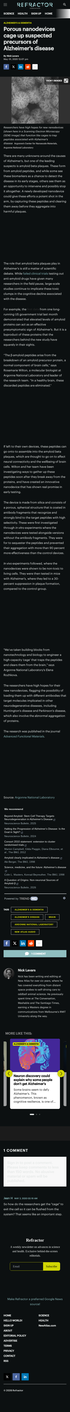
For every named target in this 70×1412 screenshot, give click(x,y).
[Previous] (9, 1073)
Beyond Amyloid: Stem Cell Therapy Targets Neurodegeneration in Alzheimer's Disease (29, 817)
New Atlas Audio (25, 932)
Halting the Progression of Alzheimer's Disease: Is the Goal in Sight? (34, 830)
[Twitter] (13, 66)
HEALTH (23, 13)
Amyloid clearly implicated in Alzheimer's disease (31, 857)
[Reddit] (28, 66)
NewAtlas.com (47, 1325)
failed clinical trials (35, 273)
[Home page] (35, 6)
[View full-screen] (66, 81)
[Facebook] (6, 66)
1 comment (38, 953)
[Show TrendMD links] (64, 898)
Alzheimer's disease (27, 917)
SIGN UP (36, 13)
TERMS (8, 1345)
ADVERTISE (10, 1340)
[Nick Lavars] (9, 973)
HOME (48, 13)
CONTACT (9, 1355)
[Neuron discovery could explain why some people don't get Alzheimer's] (35, 1055)
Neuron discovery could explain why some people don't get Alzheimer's (33, 1080)
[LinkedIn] (20, 66)
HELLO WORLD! (13, 1320)
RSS (6, 1361)
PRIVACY (9, 1350)
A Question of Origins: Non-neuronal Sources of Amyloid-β (31, 882)
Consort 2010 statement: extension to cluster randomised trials (29, 843)
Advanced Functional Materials (24, 736)
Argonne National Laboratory (35, 797)
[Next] (61, 1073)
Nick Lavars (27, 970)
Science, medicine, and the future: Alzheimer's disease (35, 867)
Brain (52, 917)
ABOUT (8, 1330)
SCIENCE (9, 13)
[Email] (35, 66)
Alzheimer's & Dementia (18, 23)
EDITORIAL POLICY (15, 1335)
